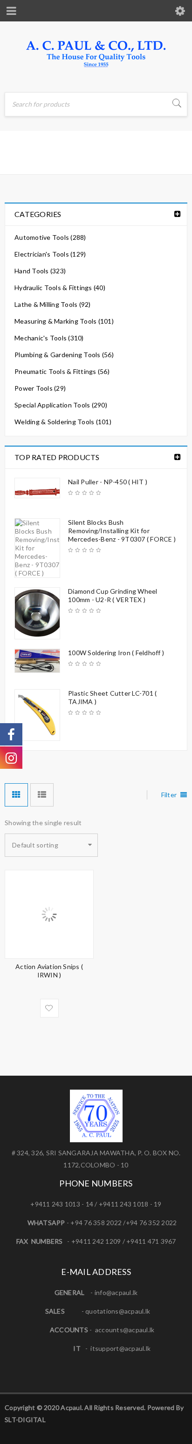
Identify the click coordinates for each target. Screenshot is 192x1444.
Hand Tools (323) (40, 271)
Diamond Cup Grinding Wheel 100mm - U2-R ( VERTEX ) (113, 595)
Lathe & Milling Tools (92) (52, 304)
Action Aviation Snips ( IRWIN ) (49, 971)
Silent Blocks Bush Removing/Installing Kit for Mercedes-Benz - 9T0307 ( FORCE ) (122, 530)
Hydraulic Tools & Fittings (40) (59, 288)
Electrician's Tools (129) (50, 254)
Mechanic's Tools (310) (49, 338)
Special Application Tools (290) (60, 405)
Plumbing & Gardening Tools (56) (64, 355)
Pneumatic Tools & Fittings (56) (62, 371)
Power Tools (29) (40, 388)
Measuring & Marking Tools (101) (64, 321)
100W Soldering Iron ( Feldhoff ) (116, 653)
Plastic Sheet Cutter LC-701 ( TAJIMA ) (112, 697)
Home (16, 160)
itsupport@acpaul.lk (120, 1348)
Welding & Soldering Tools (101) (62, 422)
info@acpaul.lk (116, 1292)
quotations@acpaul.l (116, 1311)
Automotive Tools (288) (50, 237)
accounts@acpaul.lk (125, 1330)
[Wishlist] (49, 1008)
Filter (169, 795)
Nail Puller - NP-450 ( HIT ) (107, 482)
